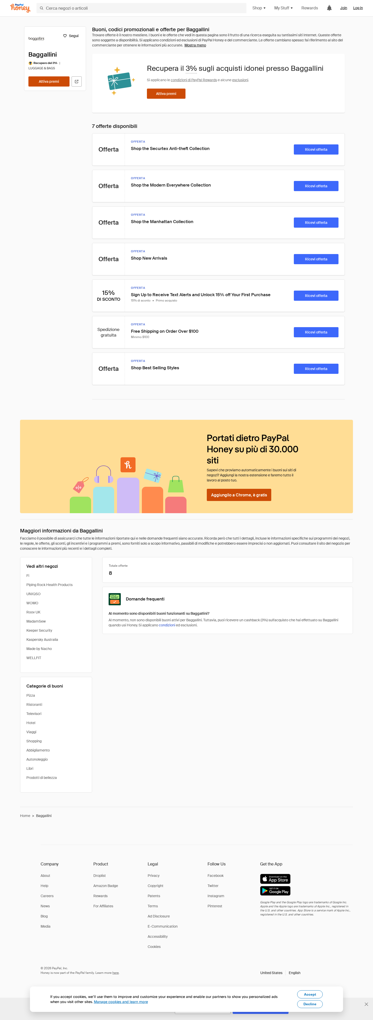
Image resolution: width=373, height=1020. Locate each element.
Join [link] (343, 8)
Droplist (99, 875)
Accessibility (158, 936)
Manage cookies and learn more (121, 1001)
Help (44, 885)
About (45, 875)
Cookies (154, 946)
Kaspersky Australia (42, 639)
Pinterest (215, 906)
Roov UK (33, 612)
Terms (153, 906)
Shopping (34, 741)
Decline (309, 1004)
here (115, 973)
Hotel (30, 723)
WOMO (32, 603)
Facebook (216, 875)
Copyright (155, 885)
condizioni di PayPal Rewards (194, 80)
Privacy (154, 875)
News (45, 906)
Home (25, 815)
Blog (44, 916)
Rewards (309, 8)
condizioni (167, 625)
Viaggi (31, 732)
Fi (27, 575)
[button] (280, 972)
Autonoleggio (37, 759)
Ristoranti (34, 704)
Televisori (33, 713)
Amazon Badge (105, 885)
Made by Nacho (39, 648)
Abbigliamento (38, 750)
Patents (154, 896)
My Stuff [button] (281, 8)
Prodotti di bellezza (41, 777)
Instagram (216, 896)
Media (45, 926)
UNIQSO (33, 594)
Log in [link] (358, 8)
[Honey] (20, 8)
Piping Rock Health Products (49, 584)
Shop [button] (257, 8)
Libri (29, 768)
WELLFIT (33, 658)
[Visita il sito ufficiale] (77, 81)
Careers (47, 896)
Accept (310, 994)
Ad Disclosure (159, 916)
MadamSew (36, 621)
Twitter (213, 885)
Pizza (30, 695)
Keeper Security (39, 630)
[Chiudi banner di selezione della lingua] (366, 1004)
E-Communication (163, 926)
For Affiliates (103, 906)
